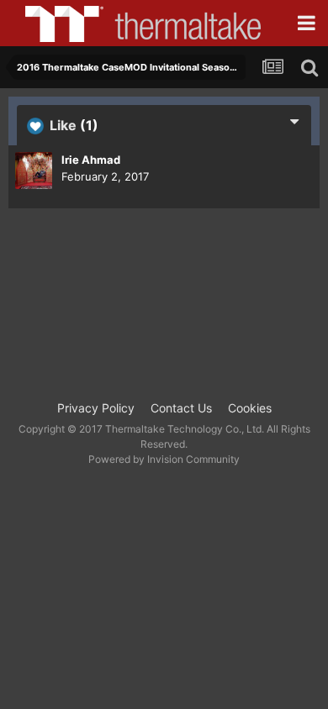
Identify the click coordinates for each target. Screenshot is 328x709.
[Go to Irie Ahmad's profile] (33, 170)
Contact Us (181, 408)
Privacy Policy (96, 408)
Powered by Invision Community (164, 459)
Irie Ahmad (90, 159)
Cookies (250, 408)
